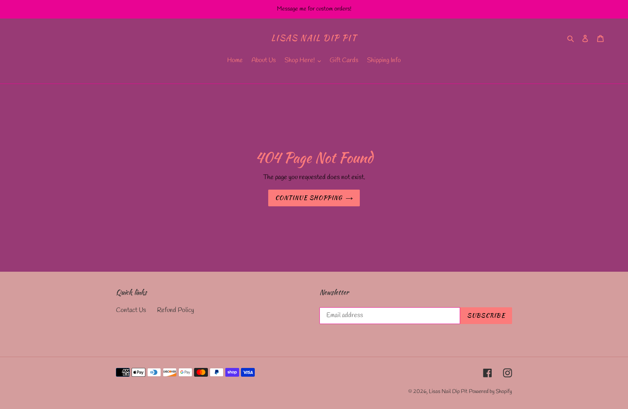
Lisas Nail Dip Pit (314, 37)
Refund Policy (175, 310)
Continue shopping (308, 198)
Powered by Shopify (490, 391)
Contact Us (131, 310)
